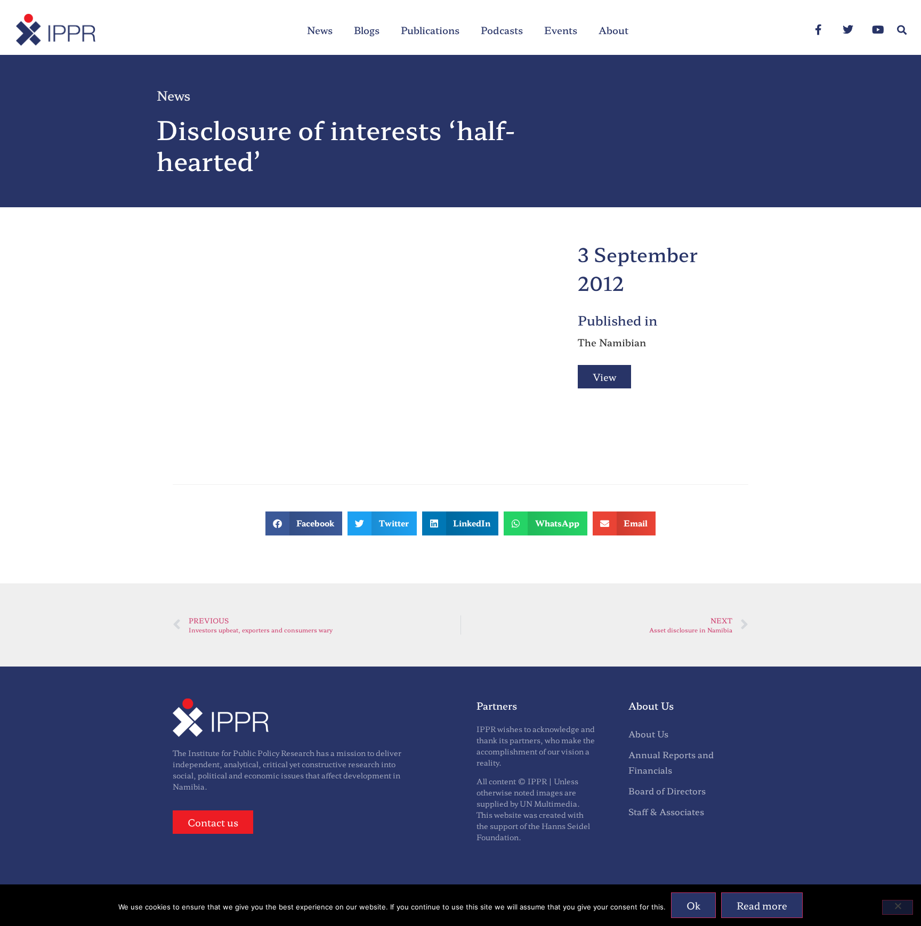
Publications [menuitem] (430, 30)
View (604, 377)
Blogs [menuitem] (366, 30)
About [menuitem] (613, 30)
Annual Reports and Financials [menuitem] (671, 762)
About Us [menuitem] (648, 733)
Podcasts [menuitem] (502, 30)
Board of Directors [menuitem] (667, 790)
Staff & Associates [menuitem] (666, 811)
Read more (762, 905)
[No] (897, 907)
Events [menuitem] (560, 30)
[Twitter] (848, 30)
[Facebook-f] (818, 30)
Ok (693, 905)
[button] (901, 30)
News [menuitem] (320, 30)
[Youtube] (878, 30)
